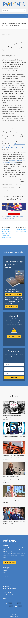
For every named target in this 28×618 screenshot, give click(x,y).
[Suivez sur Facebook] (7, 606)
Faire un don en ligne (11, 306)
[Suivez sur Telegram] (6, 603)
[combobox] (14, 10)
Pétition (4, 218)
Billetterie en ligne (14, 214)
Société (4, 572)
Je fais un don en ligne (14, 336)
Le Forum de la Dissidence (9, 588)
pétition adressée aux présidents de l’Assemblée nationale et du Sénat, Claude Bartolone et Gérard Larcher (13, 145)
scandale (12, 218)
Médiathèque (6, 580)
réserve (7, 218)
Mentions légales (14, 616)
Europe (4, 574)
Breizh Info (9, 216)
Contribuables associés (18, 216)
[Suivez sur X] (15, 603)
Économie (5, 576)
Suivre (10, 603)
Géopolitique (6, 578)
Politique (6, 18)
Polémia (6, 27)
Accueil (3, 18)
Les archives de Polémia (9, 594)
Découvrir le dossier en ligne (13, 294)
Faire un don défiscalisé (9, 562)
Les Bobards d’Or (7, 586)
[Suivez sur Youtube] (15, 606)
